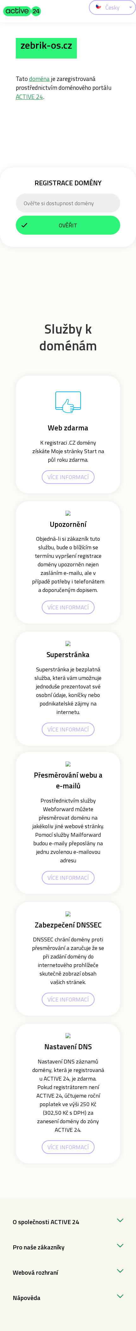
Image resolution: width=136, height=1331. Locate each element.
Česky (112, 7)
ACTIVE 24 (29, 96)
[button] (22, 11)
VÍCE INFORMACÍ (68, 477)
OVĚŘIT (68, 225)
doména (39, 78)
